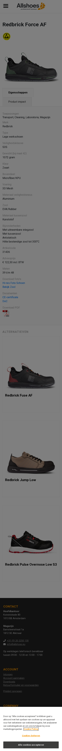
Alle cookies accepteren (31, 745)
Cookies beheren (31, 735)
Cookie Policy (31, 729)
